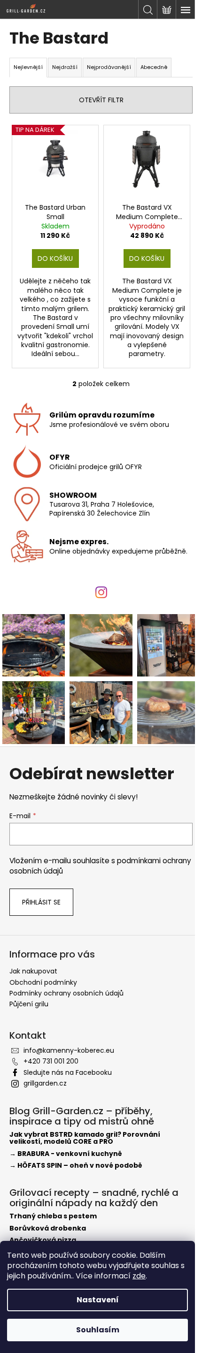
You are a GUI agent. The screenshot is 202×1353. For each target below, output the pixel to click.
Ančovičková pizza (42, 1240)
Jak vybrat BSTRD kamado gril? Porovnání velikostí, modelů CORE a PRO (84, 1138)
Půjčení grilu (28, 1004)
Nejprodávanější (109, 67)
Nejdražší (65, 67)
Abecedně (153, 67)
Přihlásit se (41, 902)
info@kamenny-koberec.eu (68, 1050)
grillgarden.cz (45, 1083)
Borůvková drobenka (47, 1228)
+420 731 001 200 (50, 1061)
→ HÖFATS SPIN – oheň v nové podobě (75, 1165)
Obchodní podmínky (43, 982)
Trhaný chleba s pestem (53, 1216)
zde (139, 1275)
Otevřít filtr (101, 100)
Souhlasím (97, 1329)
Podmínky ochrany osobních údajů (66, 993)
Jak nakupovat (33, 971)
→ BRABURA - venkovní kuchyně (65, 1153)
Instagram (103, 603)
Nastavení (98, 1299)
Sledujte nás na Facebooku (67, 1072)
